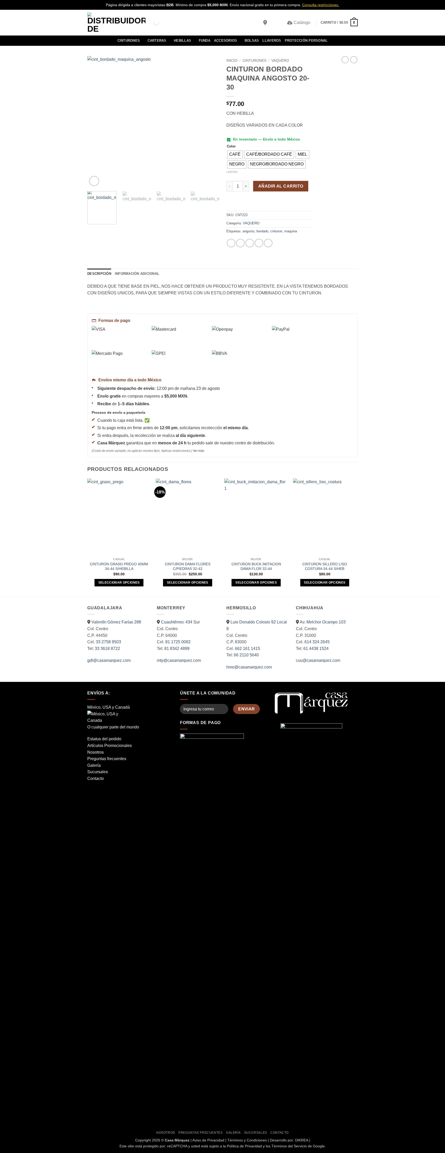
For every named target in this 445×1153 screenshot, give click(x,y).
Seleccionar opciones (119, 582)
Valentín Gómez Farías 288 (116, 622)
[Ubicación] (265, 22)
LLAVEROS (271, 40)
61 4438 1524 (316, 648)
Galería (94, 765)
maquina (290, 231)
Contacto (95, 778)
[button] (273, 22)
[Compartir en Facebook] (231, 243)
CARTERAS (157, 40)
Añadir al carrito (280, 186)
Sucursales (97, 772)
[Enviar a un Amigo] (249, 243)
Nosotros (95, 752)
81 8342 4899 (177, 648)
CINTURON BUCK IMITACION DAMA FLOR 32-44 (256, 566)
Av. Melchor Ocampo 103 (323, 622)
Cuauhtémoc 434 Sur (180, 622)
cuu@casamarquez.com (318, 660)
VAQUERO (280, 61)
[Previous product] (353, 59)
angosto (248, 231)
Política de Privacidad (244, 1146)
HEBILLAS (182, 40)
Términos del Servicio (289, 1146)
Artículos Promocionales (109, 745)
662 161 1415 (247, 648)
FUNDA (204, 40)
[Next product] (345, 59)
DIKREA (301, 1140)
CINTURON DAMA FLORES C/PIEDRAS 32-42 (187, 566)
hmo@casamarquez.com (249, 667)
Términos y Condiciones (247, 1140)
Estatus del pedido (104, 739)
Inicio (231, 61)
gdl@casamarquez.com (109, 660)
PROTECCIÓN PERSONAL (306, 40)
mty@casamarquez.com (179, 660)
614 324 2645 (317, 642)
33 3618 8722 (107, 648)
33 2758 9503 (108, 642)
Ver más (198, 451)
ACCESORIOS (225, 40)
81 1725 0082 (178, 642)
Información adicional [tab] (137, 274)
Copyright (143, 1140)
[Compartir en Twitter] (240, 243)
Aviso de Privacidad (208, 1140)
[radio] (234, 155)
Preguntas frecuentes (106, 758)
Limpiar (231, 171)
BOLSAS (252, 40)
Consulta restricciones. (320, 5)
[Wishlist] (281, 22)
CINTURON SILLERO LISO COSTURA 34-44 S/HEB (324, 566)
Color (231, 146)
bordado (262, 231)
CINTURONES (128, 40)
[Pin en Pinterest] (259, 243)
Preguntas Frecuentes (200, 1132)
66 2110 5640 (246, 655)
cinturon (276, 231)
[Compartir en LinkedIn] (268, 243)
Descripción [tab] (99, 274)
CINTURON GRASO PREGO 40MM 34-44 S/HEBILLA (119, 566)
